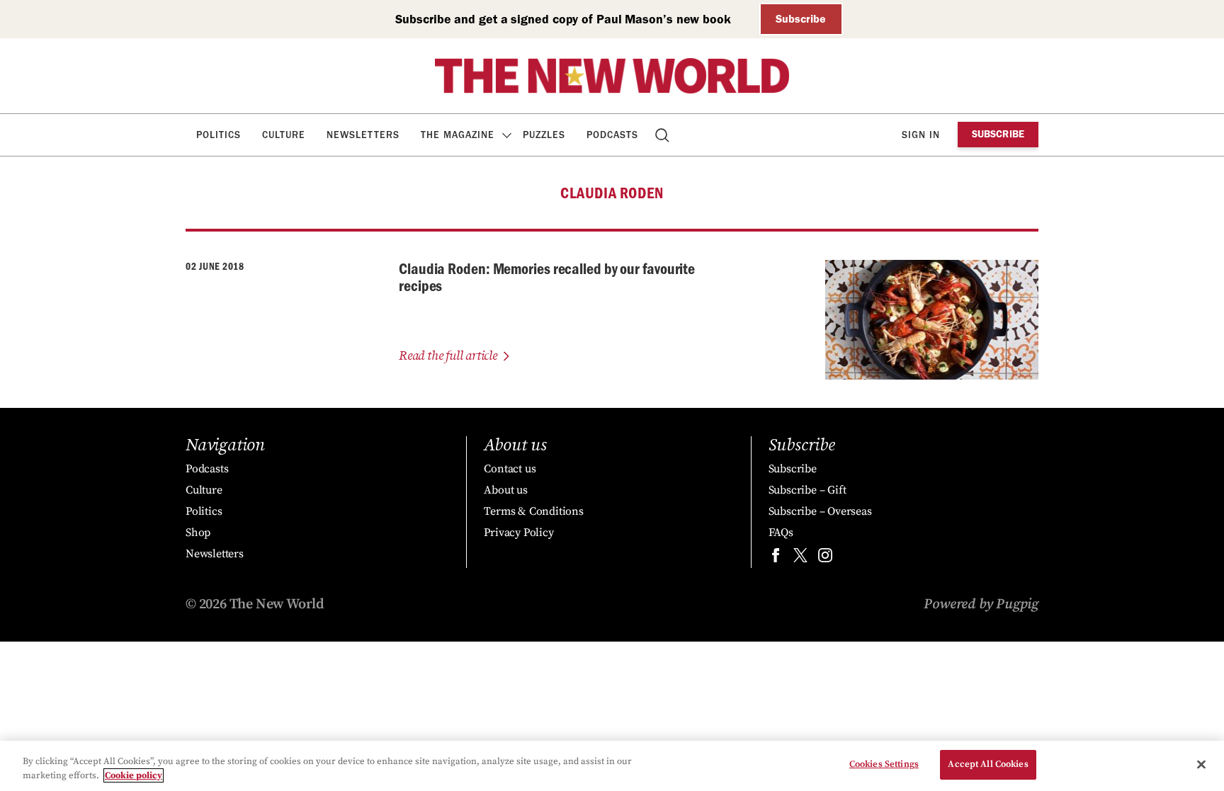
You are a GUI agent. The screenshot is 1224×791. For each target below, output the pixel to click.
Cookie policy (133, 775)
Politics (218, 135)
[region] (612, 766)
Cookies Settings (884, 764)
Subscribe (801, 18)
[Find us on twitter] (800, 558)
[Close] (1201, 764)
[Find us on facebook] (776, 558)
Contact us (510, 469)
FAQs (781, 532)
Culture (283, 135)
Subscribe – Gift (807, 490)
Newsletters (363, 135)
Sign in (921, 135)
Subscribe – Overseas (820, 511)
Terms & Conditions (533, 511)
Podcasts (612, 135)
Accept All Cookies (988, 764)
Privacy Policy (518, 532)
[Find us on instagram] (825, 558)
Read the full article (448, 356)
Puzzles (544, 135)
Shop (198, 532)
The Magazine (457, 135)
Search (663, 135)
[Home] (612, 75)
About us (505, 490)
